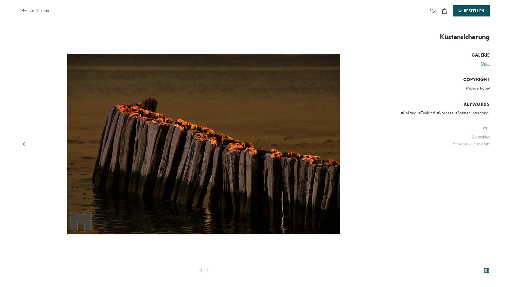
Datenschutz (480, 144)
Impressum (460, 144)
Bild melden (481, 137)
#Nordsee (445, 113)
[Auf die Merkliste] (433, 11)
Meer (485, 64)
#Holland (409, 113)
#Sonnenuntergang (472, 113)
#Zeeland (426, 113)
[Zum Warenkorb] (444, 11)
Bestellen (473, 11)
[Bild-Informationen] (486, 270)
